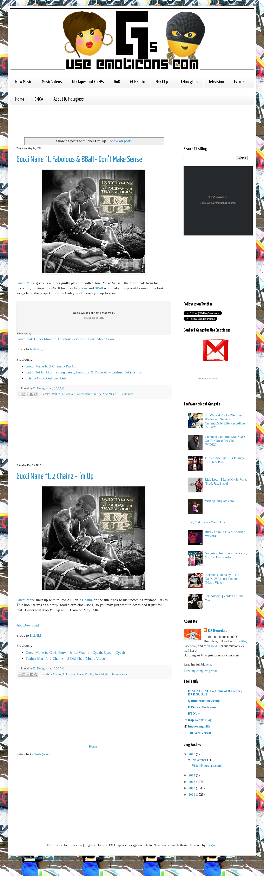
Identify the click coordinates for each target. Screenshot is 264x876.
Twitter (241, 641)
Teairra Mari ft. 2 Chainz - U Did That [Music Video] (66, 658)
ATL (61, 394)
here (208, 664)
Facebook (190, 646)
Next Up (162, 82)
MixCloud (210, 646)
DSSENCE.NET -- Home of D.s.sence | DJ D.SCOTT (215, 692)
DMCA (38, 99)
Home (19, 99)
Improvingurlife (199, 726)
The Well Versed (199, 733)
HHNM (35, 635)
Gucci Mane (25, 283)
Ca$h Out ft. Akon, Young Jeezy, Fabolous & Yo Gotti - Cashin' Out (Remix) (84, 372)
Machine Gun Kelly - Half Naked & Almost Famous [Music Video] (222, 578)
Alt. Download (27, 625)
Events (239, 82)
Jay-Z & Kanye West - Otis (207, 522)
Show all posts (121, 141)
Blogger (211, 845)
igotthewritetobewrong (204, 700)
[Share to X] (28, 394)
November (199, 760)
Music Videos (52, 82)
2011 (192, 794)
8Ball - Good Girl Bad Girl (46, 378)
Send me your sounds (208, 378)
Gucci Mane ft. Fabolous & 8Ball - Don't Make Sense (79, 160)
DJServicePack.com (202, 707)
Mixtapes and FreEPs (88, 82)
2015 (192, 754)
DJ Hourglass (188, 82)
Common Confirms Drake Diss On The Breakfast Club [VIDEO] (225, 440)
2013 (192, 781)
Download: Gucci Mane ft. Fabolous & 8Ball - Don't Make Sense (65, 339)
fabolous (70, 394)
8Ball (99, 288)
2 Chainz (86, 600)
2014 (192, 775)
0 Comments (127, 394)
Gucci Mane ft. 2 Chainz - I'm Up (51, 366)
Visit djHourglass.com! (220, 501)
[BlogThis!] (24, 394)
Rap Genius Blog (200, 720)
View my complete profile (200, 671)
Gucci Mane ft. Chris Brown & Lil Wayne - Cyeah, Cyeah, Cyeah (75, 652)
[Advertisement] (91, 120)
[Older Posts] (170, 746)
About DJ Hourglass (68, 99)
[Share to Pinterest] (36, 394)
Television (216, 82)
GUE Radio (137, 82)
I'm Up (97, 394)
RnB (117, 82)
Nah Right (37, 349)
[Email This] (20, 394)
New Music (23, 82)
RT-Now (194, 713)
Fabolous (80, 288)
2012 (192, 788)
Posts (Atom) (42, 754)
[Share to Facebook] (32, 394)
